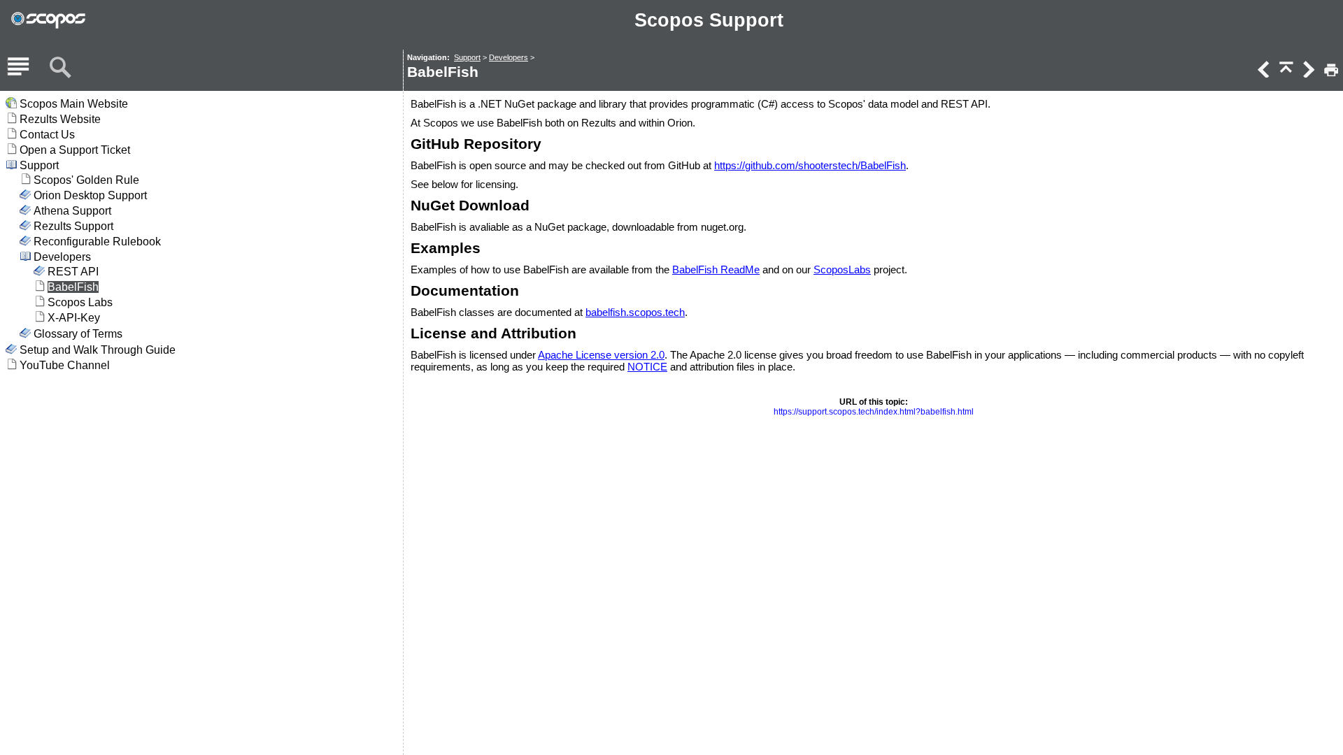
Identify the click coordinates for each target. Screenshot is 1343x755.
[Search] (60, 68)
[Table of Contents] (18, 68)
